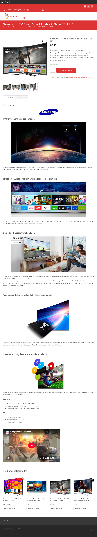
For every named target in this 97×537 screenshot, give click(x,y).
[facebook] (85, 7)
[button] (43, 40)
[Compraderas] (13, 16)
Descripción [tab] (9, 97)
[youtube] (88, 7)
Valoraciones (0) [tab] (21, 97)
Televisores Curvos (74, 77)
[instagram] (92, 7)
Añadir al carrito (66, 70)
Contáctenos (8, 521)
